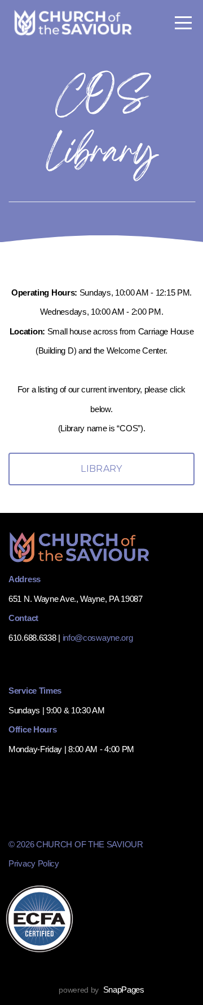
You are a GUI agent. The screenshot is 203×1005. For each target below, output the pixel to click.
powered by (101, 989)
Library (101, 468)
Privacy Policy (33, 863)
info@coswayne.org (98, 637)
